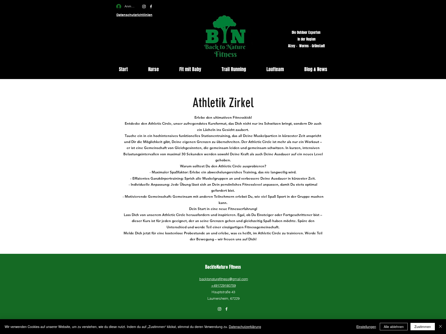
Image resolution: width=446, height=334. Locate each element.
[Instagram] (144, 6)
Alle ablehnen (394, 326)
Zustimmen (422, 326)
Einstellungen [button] (366, 326)
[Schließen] (440, 326)
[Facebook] (151, 6)
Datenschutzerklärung (245, 326)
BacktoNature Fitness (223, 267)
